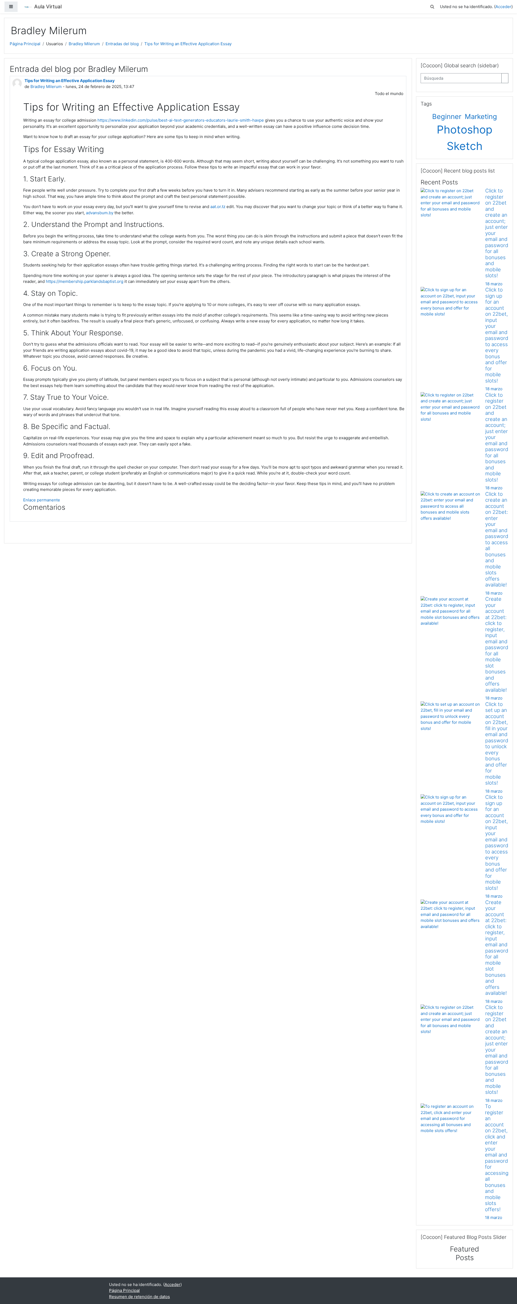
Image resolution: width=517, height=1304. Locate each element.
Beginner (447, 116)
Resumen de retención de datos (139, 1296)
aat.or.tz (217, 206)
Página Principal (25, 43)
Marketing (481, 116)
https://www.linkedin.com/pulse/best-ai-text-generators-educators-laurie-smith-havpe (180, 120)
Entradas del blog (122, 43)
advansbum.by (99, 212)
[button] (432, 7)
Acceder (503, 6)
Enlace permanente (41, 499)
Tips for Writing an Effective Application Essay (188, 43)
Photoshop (464, 129)
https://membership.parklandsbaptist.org (84, 281)
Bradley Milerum (84, 43)
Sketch (465, 146)
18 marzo (493, 283)
